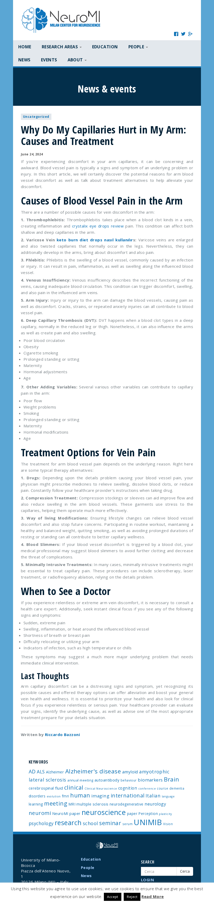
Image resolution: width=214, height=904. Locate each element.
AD (32, 771)
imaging (100, 796)
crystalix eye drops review (98, 226)
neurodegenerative (127, 804)
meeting (55, 803)
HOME (24, 47)
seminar (110, 823)
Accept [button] (112, 896)
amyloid (130, 772)
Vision (168, 824)
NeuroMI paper (66, 813)
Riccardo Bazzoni (62, 734)
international (128, 795)
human (80, 795)
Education (105, 47)
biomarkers (150, 780)
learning (36, 804)
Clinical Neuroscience (101, 788)
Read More (152, 896)
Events (49, 60)
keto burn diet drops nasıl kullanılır (95, 239)
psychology (41, 823)
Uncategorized (36, 116)
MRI (71, 804)
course (162, 788)
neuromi (40, 812)
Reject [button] (132, 896)
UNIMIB (148, 822)
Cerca (185, 871)
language (168, 796)
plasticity (165, 814)
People (87, 867)
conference (147, 788)
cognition (127, 788)
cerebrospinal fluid (46, 788)
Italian (153, 795)
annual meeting (80, 780)
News (24, 60)
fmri (65, 796)
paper (132, 813)
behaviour (129, 780)
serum (127, 824)
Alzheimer (55, 771)
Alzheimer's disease (93, 771)
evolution (54, 796)
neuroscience (104, 812)
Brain (171, 779)
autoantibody (106, 780)
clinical (74, 787)
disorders (37, 796)
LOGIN (147, 879)
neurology (155, 804)
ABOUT (76, 60)
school (90, 823)
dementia (177, 788)
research (68, 822)
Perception (148, 813)
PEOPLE (136, 47)
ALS (41, 771)
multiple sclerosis (92, 804)
